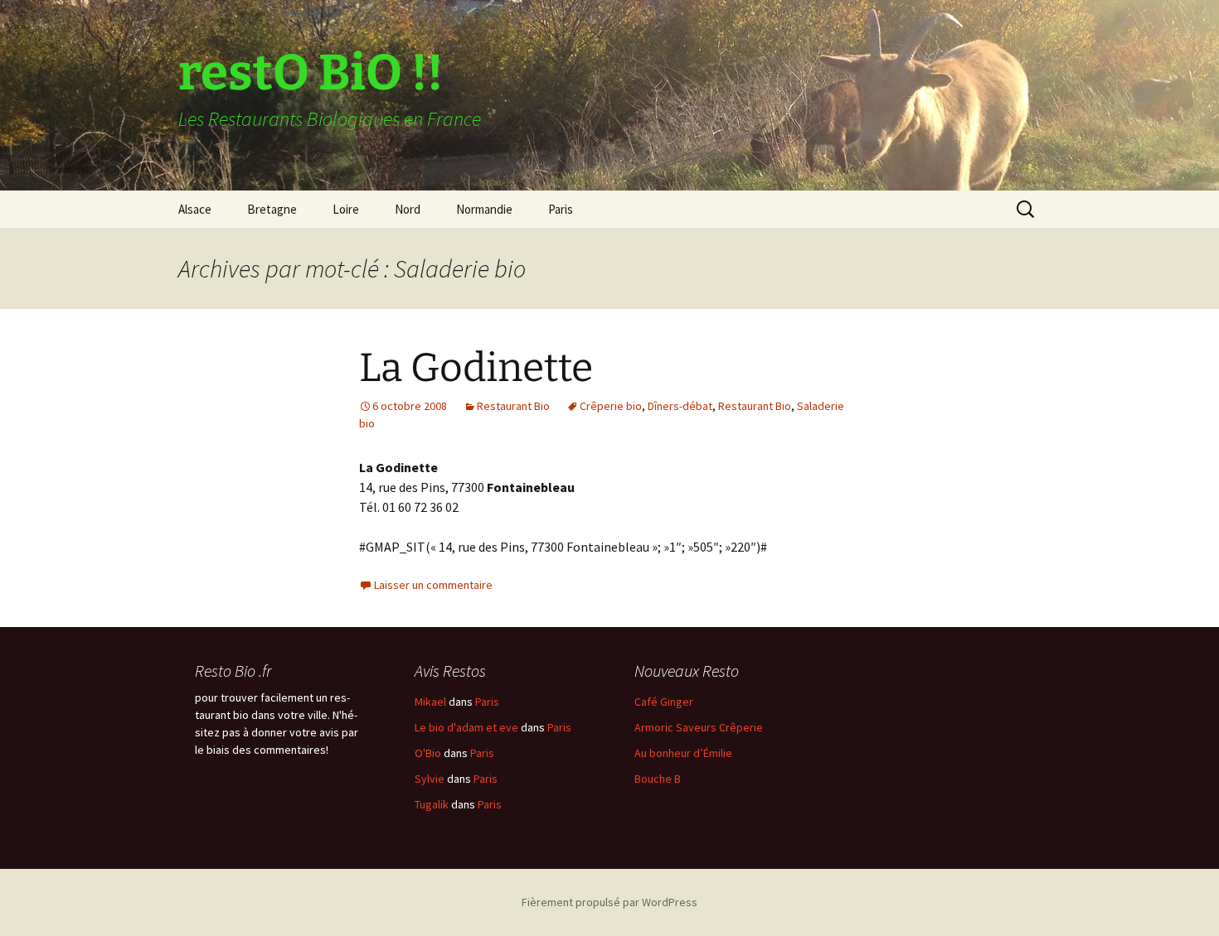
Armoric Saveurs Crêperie (698, 727)
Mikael (430, 701)
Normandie (484, 209)
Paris (560, 209)
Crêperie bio (611, 405)
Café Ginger (663, 701)
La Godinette (476, 368)
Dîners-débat (680, 405)
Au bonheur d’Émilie (683, 752)
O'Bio (428, 752)
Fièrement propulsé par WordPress (609, 902)
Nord (407, 209)
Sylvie (429, 778)
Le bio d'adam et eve (466, 727)
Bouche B (657, 778)
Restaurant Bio (513, 405)
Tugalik (432, 804)
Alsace (194, 209)
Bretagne (272, 209)
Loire (346, 209)
